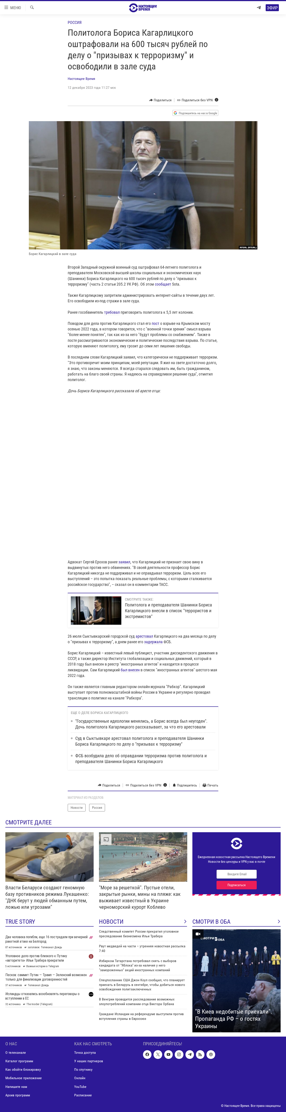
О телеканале (15, 1053)
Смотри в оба (211, 921)
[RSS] (200, 1054)
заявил (124, 562)
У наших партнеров (88, 1061)
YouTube (80, 1087)
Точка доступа (85, 1053)
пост (155, 323)
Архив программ (17, 1095)
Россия (75, 22)
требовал (112, 312)
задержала (153, 641)
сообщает (163, 284)
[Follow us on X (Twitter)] (158, 1054)
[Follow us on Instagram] (179, 1054)
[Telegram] (259, 7)
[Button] (160, 100)
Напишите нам (16, 1087)
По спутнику (83, 1070)
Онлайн (79, 1078)
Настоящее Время (81, 79)
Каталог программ (19, 1061)
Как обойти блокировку (23, 1070)
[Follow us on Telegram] (189, 1054)
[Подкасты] (210, 1054)
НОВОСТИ (111, 921)
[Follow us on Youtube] (168, 1054)
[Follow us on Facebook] (147, 1054)
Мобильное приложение (23, 1078)
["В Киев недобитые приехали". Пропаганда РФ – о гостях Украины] (236, 980)
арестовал (144, 636)
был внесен (130, 670)
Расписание (83, 1095)
